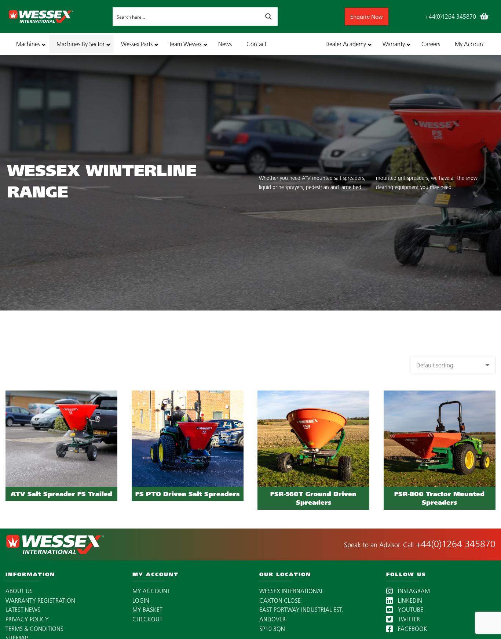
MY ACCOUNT (151, 591)
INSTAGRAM (413, 591)
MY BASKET (147, 609)
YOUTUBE (409, 609)
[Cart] (484, 16)
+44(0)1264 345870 (455, 543)
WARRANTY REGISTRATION (40, 600)
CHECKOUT (147, 619)
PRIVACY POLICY (27, 619)
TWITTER (408, 619)
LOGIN (140, 600)
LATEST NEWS (23, 609)
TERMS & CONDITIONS (34, 628)
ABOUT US (19, 591)
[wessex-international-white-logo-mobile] (59, 16)
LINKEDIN (409, 600)
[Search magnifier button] (268, 16)
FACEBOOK (411, 628)
